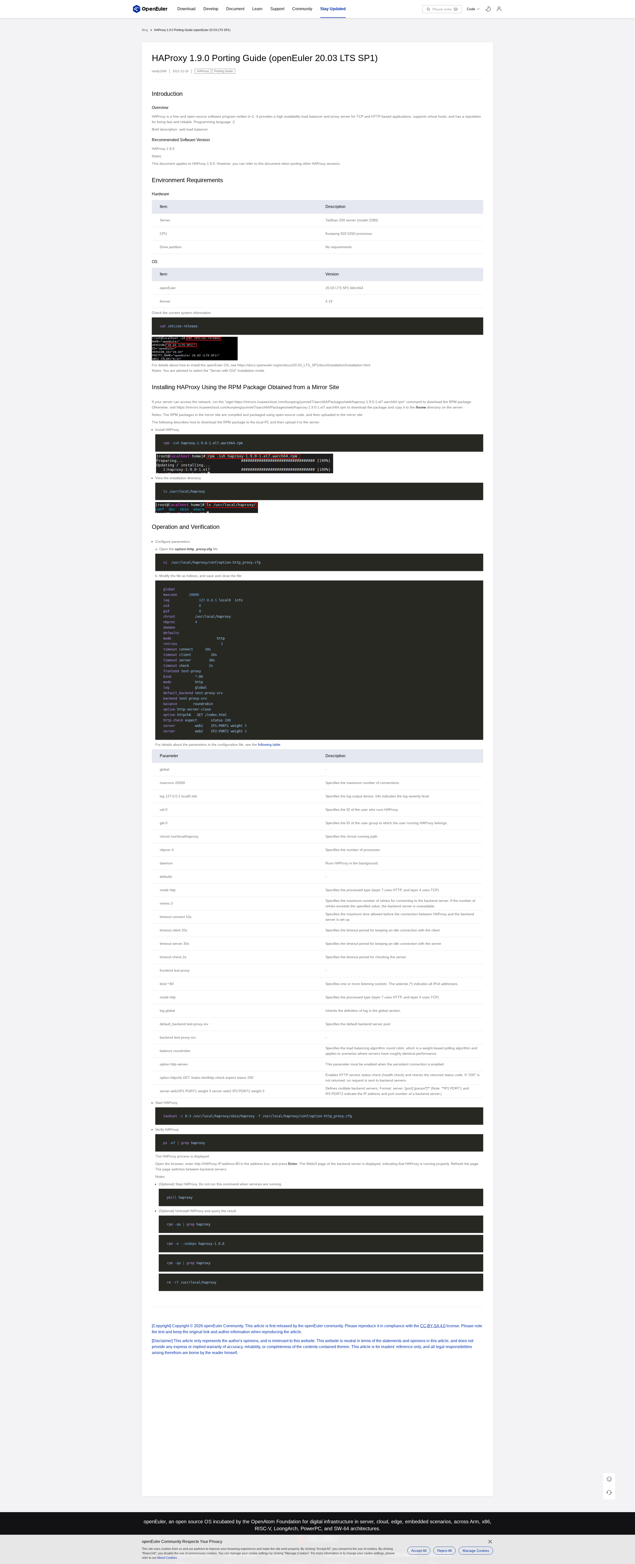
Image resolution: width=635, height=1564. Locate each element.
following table (269, 745)
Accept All (418, 1551)
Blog (145, 30)
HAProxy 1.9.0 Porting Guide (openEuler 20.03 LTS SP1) (192, 30)
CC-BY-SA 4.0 (432, 1326)
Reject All (444, 1551)
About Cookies (167, 1558)
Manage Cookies (476, 1551)
